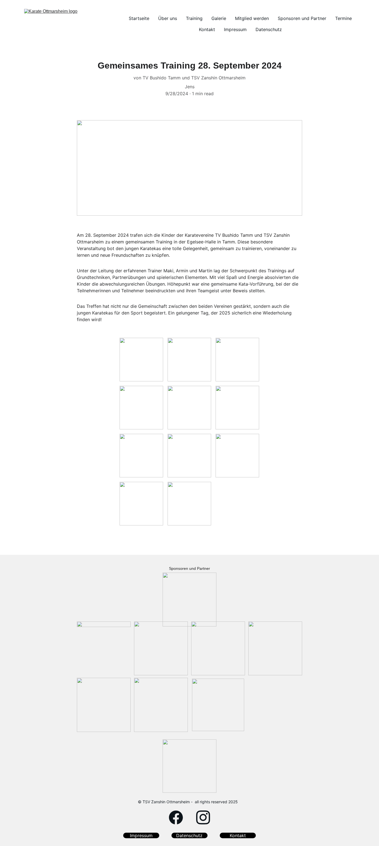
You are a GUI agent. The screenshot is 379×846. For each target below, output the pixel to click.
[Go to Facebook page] (176, 817)
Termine (343, 18)
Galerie (218, 18)
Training (194, 18)
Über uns (167, 18)
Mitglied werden (252, 18)
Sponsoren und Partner (302, 18)
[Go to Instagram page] (203, 817)
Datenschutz (269, 29)
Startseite (139, 18)
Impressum (235, 29)
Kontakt (207, 29)
